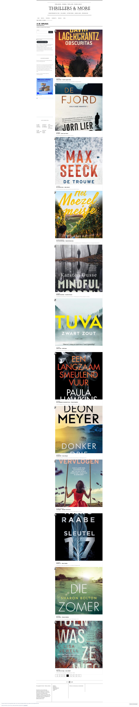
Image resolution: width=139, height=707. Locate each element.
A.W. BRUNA (58, 78)
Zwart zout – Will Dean (61, 348)
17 (77, 675)
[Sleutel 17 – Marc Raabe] (78, 536)
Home (37, 20)
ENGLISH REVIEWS (56, 688)
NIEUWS (42, 18)
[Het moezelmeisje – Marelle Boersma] (78, 214)
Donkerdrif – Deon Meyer (62, 455)
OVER (64, 18)
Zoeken (50, 32)
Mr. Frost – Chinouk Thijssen (44, 131)
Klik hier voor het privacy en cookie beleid (76, 685)
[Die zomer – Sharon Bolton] (78, 590)
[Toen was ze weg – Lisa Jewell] (78, 644)
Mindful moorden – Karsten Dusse (64, 294)
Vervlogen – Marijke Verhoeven (63, 509)
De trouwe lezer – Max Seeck (63, 187)
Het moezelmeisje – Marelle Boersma (64, 241)
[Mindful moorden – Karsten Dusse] (78, 268)
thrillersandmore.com (39, 698)
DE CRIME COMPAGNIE (60, 239)
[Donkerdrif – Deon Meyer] (78, 429)
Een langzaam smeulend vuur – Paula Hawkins (67, 402)
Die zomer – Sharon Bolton (62, 617)
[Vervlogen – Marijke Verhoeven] (78, 483)
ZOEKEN (38, 30)
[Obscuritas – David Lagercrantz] (78, 53)
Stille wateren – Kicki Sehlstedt (39, 131)
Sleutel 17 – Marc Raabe (61, 563)
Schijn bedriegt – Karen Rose (38, 125)
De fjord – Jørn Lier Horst (62, 133)
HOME (38, 18)
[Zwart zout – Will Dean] (78, 321)
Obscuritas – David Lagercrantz (63, 79)
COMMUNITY (54, 18)
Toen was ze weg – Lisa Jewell (63, 670)
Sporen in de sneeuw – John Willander (44, 125)
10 (72, 675)
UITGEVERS (44, 20)
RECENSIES (48, 18)
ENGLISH (59, 18)
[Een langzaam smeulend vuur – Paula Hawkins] (78, 375)
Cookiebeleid (25, 705)
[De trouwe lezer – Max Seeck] (78, 160)
